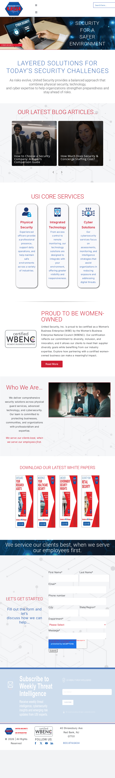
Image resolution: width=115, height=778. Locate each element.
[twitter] (41, 743)
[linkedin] (52, 743)
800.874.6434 (71, 742)
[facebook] (35, 743)
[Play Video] (79, 400)
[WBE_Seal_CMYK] (43, 727)
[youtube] (46, 743)
